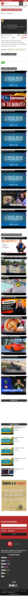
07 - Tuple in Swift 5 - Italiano (19, 448)
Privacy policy (23, 590)
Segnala (25, 38)
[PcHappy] (4, 3)
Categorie (5, 6)
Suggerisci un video (9, 0)
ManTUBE (14, 576)
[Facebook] (26, 0)
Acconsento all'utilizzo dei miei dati (14, 528)
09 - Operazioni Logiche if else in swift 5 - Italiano (19, 427)
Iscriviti (4, 531)
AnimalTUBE (14, 570)
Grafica (9, 6)
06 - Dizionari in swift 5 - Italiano (19, 458)
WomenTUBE (14, 564)
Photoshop (11, 49)
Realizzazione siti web (14, 594)
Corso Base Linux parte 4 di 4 (19, 468)
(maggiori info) (22, 528)
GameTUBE (14, 573)
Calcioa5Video (14, 557)
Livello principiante (20, 49)
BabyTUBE (14, 567)
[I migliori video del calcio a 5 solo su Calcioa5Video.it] (14, 495)
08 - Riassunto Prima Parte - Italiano (19, 438)
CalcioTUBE (14, 560)
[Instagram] (23, 0)
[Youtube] (25, 0)
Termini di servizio (11, 592)
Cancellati (11, 531)
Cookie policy (4, 592)
